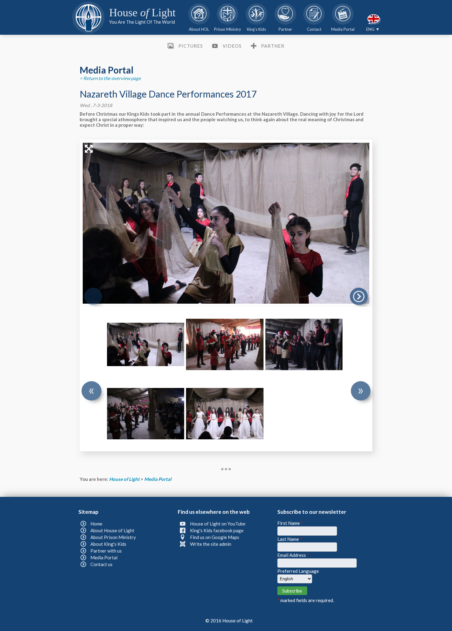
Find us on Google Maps (214, 537)
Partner (272, 46)
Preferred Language (298, 571)
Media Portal (157, 479)
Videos (232, 46)
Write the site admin (210, 544)
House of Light (125, 479)
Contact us (101, 564)
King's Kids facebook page (217, 530)
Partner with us (106, 550)
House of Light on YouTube (217, 523)
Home (96, 523)
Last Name (289, 539)
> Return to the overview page (110, 78)
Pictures (190, 46)
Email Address (293, 555)
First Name (290, 523)
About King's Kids (108, 544)
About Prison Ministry (113, 537)
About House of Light (112, 530)
